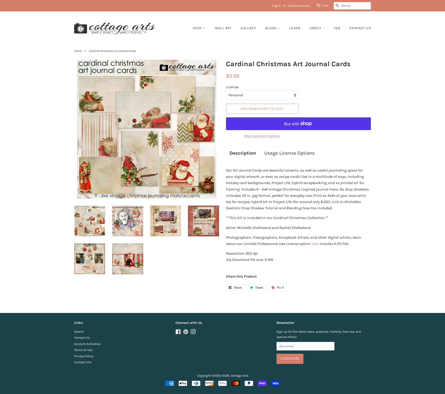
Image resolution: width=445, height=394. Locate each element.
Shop (198, 28)
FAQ (337, 28)
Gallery (248, 28)
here (315, 243)
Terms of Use (83, 350)
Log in (276, 6)
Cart (325, 6)
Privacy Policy (83, 356)
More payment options (262, 136)
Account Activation (87, 344)
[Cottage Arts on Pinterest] (185, 333)
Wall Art (223, 28)
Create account (299, 6)
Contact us (360, 28)
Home (78, 51)
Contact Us (81, 337)
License (232, 87)
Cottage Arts (239, 375)
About (316, 28)
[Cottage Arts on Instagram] (193, 333)
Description (242, 153)
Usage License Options (289, 153)
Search (79, 331)
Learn (295, 28)
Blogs (271, 28)
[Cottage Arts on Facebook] (178, 333)
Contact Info (82, 362)
